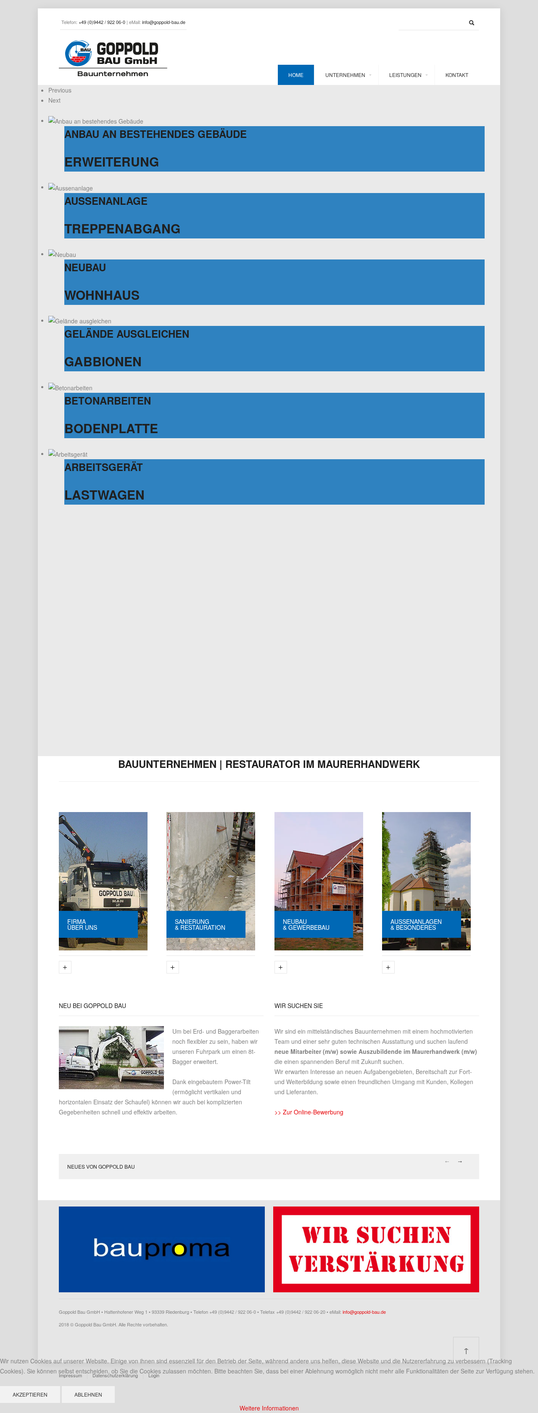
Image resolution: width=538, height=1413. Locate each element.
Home (295, 74)
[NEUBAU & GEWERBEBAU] (318, 880)
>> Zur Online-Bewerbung (308, 1112)
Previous (446, 1161)
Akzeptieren (30, 1394)
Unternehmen (345, 74)
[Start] (471, 22)
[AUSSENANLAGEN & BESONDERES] (426, 880)
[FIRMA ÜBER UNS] (103, 880)
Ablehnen (88, 1394)
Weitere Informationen (269, 1408)
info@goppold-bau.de (364, 1311)
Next (460, 1161)
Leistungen (405, 74)
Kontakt (457, 74)
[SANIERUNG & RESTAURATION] (210, 880)
